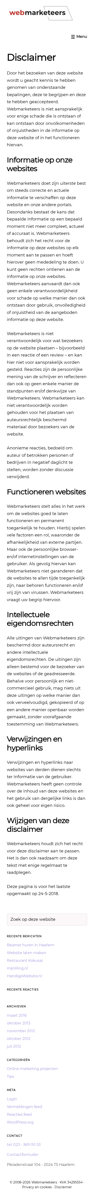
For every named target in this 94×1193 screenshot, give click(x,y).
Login (12, 1099)
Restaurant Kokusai (25, 960)
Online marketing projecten (32, 1069)
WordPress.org (20, 1122)
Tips (10, 1076)
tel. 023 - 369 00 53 (24, 1144)
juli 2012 (14, 1046)
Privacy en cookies (37, 1187)
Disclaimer (63, 1187)
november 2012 (21, 1031)
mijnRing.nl (17, 968)
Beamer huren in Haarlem (30, 945)
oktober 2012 (18, 1038)
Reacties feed (19, 1114)
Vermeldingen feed (24, 1107)
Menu (81, 36)
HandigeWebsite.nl (24, 976)
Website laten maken (26, 953)
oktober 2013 (18, 1023)
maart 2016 (17, 1015)
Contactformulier (22, 1154)
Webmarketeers (44, 1182)
